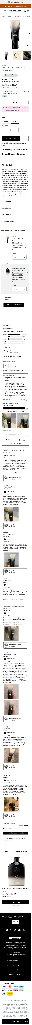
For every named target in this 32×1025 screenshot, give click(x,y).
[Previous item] (3, 881)
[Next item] (27, 881)
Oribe (9, 16)
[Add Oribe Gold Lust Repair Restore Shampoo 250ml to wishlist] (29, 859)
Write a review (6, 81)
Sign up (15, 922)
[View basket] (28, 11)
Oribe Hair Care (17, 16)
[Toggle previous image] (1, 33)
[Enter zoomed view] (27, 45)
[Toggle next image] (29, 33)
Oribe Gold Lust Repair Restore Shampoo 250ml (16, 888)
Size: (3, 117)
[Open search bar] (5, 11)
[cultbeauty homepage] (15, 11)
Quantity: (5, 126)
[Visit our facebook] (7, 930)
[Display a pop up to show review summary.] (16, 894)
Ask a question (16, 81)
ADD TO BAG (16, 902)
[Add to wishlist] (25, 138)
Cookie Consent (15, 952)
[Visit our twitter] (11, 930)
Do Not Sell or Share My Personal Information (15, 955)
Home (3, 16)
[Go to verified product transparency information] (10, 75)
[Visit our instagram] (15, 930)
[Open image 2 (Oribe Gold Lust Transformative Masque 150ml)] (17, 55)
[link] (25, 11)
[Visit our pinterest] (24, 930)
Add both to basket (14, 305)
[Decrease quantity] (4, 130)
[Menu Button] (2, 11)
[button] (15, 75)
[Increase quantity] (16, 130)
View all (26, 91)
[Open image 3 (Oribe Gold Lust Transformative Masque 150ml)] (27, 55)
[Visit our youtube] (19, 930)
